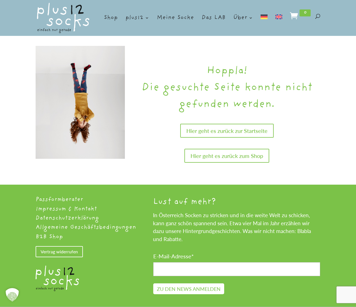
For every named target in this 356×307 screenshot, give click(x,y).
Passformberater (59, 199)
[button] (12, 295)
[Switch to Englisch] (278, 24)
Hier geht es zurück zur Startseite (227, 131)
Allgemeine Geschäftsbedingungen (86, 227)
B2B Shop (49, 237)
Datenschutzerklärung (67, 218)
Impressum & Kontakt (66, 209)
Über (240, 18)
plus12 (134, 18)
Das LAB (214, 18)
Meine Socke (175, 18)
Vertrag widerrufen (59, 251)
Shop (111, 18)
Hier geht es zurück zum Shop (227, 156)
